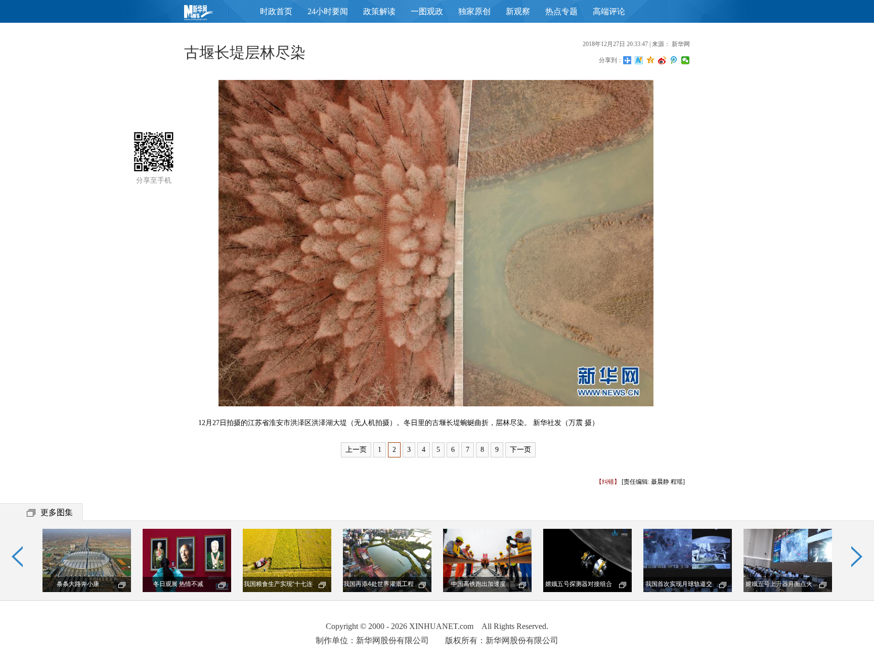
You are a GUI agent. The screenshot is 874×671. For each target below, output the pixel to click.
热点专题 (561, 11)
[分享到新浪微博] (662, 60)
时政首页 (276, 11)
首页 (214, 15)
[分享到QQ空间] (650, 60)
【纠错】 (608, 481)
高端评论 (609, 11)
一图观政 (427, 11)
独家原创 (474, 11)
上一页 (356, 449)
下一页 (520, 449)
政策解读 (379, 11)
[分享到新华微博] (639, 60)
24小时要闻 (328, 11)
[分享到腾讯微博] (674, 60)
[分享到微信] (685, 60)
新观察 (518, 11)
